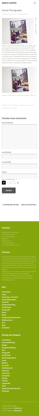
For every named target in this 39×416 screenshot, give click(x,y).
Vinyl (4, 386)
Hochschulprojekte (9, 300)
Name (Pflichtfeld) (6, 152)
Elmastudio (18, 410)
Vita (3, 323)
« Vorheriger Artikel (10, 205)
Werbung (5, 391)
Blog (3, 325)
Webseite (4, 172)
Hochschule (6, 292)
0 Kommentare (23, 14)
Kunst (4, 312)
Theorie (5, 381)
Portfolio (5, 365)
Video (4, 315)
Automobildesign (8, 342)
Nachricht (7, 123)
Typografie (6, 383)
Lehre (4, 294)
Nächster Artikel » (29, 205)
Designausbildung (9, 348)
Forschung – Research (10, 297)
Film (3, 350)
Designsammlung (8, 305)
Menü (34, 3)
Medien (5, 363)
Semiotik (5, 302)
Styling (4, 378)
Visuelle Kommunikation (11, 317)
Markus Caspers (9, 3)
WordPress (18, 408)
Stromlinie (6, 376)
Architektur (6, 340)
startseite (31, 105)
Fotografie (15, 105)
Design (4, 345)
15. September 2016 (9, 14)
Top (35, 411)
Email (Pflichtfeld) (6, 162)
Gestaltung (6, 307)
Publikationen (23, 105)
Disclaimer (6, 328)
